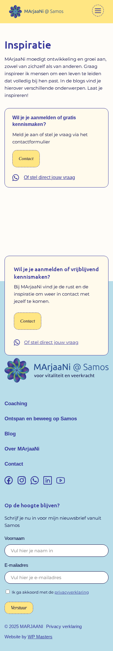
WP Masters (40, 636)
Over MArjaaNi (22, 449)
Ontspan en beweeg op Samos (41, 419)
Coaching (16, 403)
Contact (14, 464)
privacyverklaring (72, 592)
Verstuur (19, 607)
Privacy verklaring (64, 626)
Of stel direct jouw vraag (49, 177)
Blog (10, 434)
